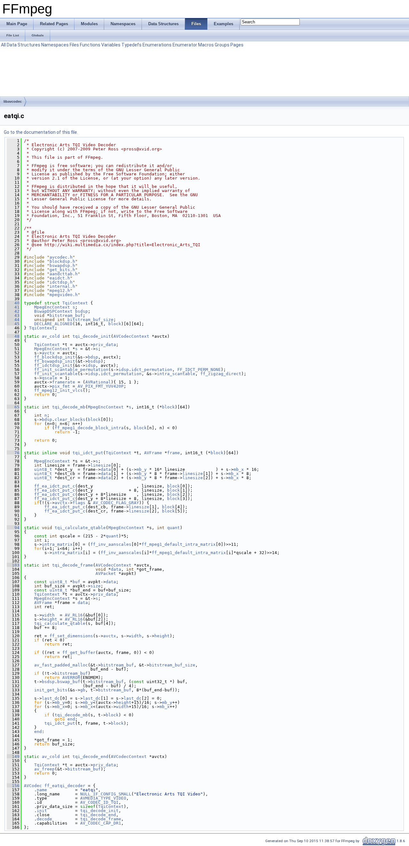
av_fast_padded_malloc (61, 665)
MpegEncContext (52, 307)
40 (13, 303)
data (106, 469)
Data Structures (23, 44)
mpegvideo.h (64, 294)
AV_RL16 (74, 615)
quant (173, 527)
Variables (110, 44)
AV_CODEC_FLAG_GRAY (116, 502)
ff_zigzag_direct (220, 373)
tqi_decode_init (92, 336)
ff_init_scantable (56, 373)
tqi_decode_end (90, 756)
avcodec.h (61, 257)
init (42, 810)
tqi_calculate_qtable (80, 527)
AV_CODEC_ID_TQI (99, 802)
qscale (49, 377)
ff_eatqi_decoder (64, 785)
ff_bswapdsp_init (54, 361)
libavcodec (13, 101)
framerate (63, 382)
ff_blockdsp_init (54, 357)
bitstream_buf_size (90, 319)
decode (44, 819)
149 (13, 756)
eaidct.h (60, 278)
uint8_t (43, 469)
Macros (206, 44)
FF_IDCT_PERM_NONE (199, 369)
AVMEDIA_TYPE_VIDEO (103, 798)
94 (13, 527)
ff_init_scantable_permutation (71, 369)
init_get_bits (50, 690)
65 (13, 407)
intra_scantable (176, 373)
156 (13, 785)
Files (74, 44)
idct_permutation (151, 369)
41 (13, 307)
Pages (236, 44)
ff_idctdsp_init (53, 365)
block (114, 323)
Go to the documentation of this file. (41, 132)
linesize (100, 465)
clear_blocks (70, 419)
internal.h (62, 286)
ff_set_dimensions (71, 635)
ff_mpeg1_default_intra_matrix (179, 544)
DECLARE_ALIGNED (53, 323)
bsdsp (81, 311)
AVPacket (106, 573)
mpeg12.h (60, 290)
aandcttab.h (64, 273)
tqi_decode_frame (72, 565)
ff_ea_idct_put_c (54, 486)
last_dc (51, 698)
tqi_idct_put (88, 452)
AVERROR (71, 677)
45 (13, 323)
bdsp (93, 357)
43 (13, 315)
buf (76, 581)
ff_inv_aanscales (110, 544)
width (48, 615)
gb (82, 690)
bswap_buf (68, 681)
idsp (90, 365)
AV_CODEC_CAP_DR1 (100, 823)
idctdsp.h (61, 282)
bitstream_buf (66, 315)
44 (13, 319)
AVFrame (153, 452)
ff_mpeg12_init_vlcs (58, 390)
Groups (222, 44)
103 (13, 565)
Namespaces (55, 44)
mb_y (141, 469)
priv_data (104, 344)
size (95, 586)
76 (13, 452)
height (49, 619)
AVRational (98, 382)
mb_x (239, 469)
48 (13, 336)
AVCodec (33, 785)
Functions (90, 44)
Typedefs (131, 44)
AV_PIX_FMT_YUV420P (101, 386)
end (71, 719)
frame (173, 452)
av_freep (44, 769)
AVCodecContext (131, 336)
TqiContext (75, 303)
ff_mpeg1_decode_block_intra (89, 427)
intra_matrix (57, 544)
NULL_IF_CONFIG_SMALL (105, 794)
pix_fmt (61, 386)
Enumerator (185, 44)
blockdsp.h (62, 261)
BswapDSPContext (53, 311)
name (42, 789)
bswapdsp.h (62, 265)
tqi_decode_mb (68, 407)
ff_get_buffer (79, 652)
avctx (48, 352)
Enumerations (157, 44)
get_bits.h (62, 269)
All (3, 44)
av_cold (51, 336)
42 (13, 311)
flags (79, 502)
